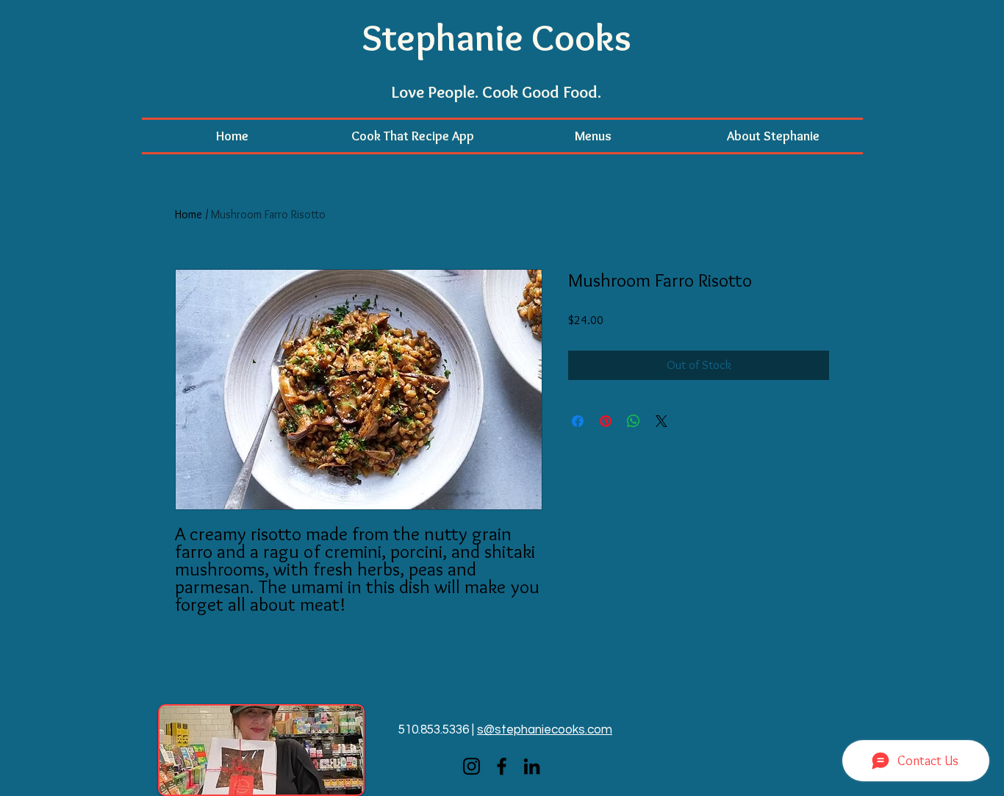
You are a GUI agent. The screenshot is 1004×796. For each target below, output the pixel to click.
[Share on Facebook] (578, 421)
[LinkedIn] (531, 766)
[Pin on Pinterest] (605, 421)
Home (188, 214)
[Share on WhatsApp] (633, 421)
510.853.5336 (433, 729)
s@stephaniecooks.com (544, 729)
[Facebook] (501, 766)
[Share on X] (661, 421)
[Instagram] (471, 766)
